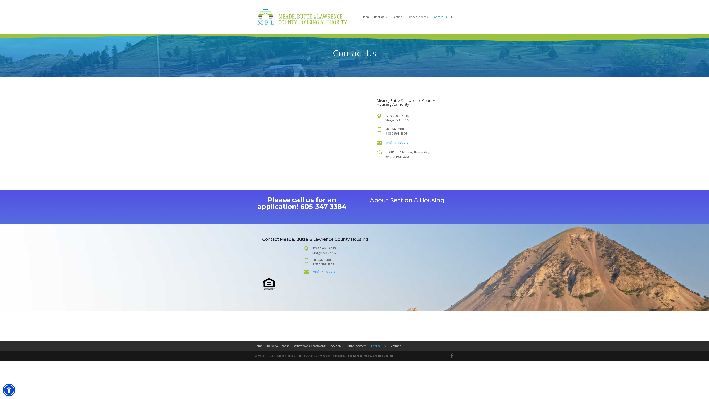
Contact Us (439, 17)
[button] (9, 390)
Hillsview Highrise (278, 346)
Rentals (379, 17)
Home (365, 17)
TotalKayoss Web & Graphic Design (369, 355)
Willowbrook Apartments (310, 346)
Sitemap (395, 346)
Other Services (418, 17)
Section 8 (398, 17)
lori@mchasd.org (397, 142)
